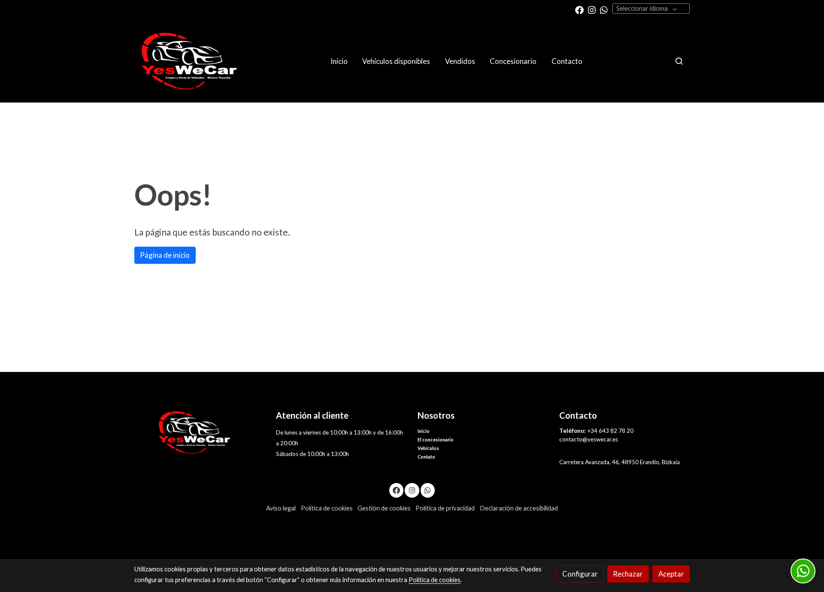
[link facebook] (579, 9)
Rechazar (628, 573)
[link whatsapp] (604, 9)
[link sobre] (199, 432)
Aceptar (671, 573)
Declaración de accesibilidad (519, 508)
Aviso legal (281, 508)
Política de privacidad (445, 508)
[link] (189, 61)
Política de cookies (327, 508)
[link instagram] (592, 9)
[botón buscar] (679, 61)
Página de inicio (165, 255)
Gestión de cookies (384, 508)
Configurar (580, 573)
